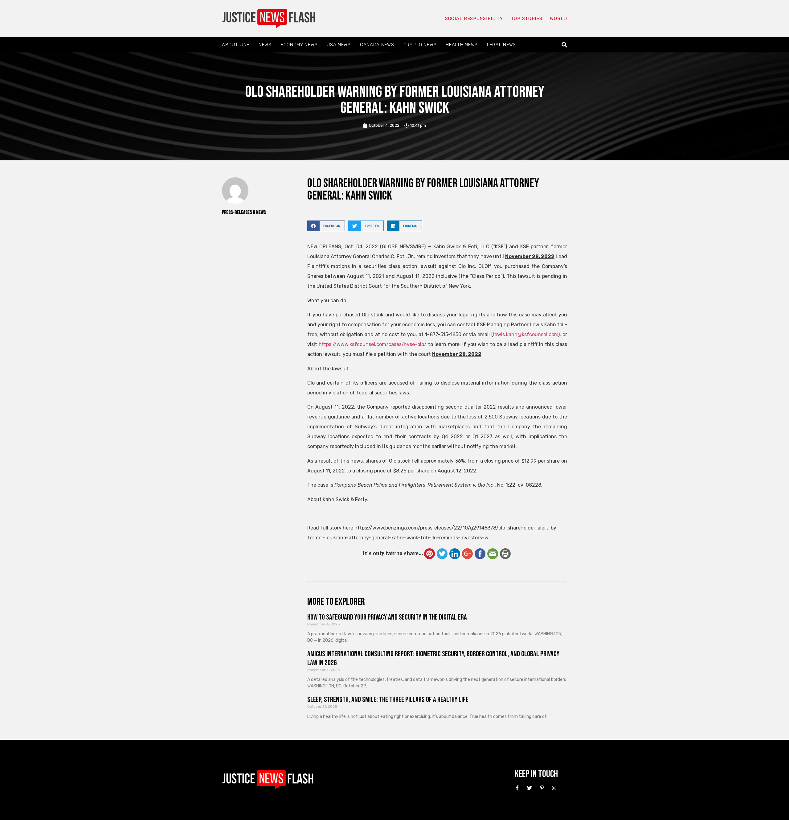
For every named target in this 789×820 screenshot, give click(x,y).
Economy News (299, 44)
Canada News (377, 44)
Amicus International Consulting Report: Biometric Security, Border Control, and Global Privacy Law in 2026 (433, 658)
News (265, 44)
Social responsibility (474, 18)
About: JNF (235, 44)
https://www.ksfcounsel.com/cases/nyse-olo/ (373, 344)
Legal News (501, 44)
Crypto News (420, 44)
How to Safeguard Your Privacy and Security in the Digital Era (387, 617)
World (558, 18)
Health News (462, 44)
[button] (564, 44)
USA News (339, 44)
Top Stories (526, 18)
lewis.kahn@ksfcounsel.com (525, 334)
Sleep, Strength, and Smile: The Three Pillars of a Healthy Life (387, 699)
